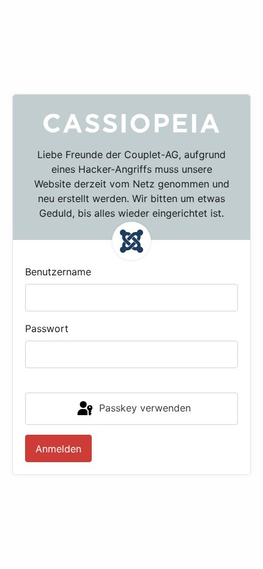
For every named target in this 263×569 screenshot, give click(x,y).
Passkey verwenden (143, 408)
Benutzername (58, 272)
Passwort (47, 328)
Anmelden (58, 449)
